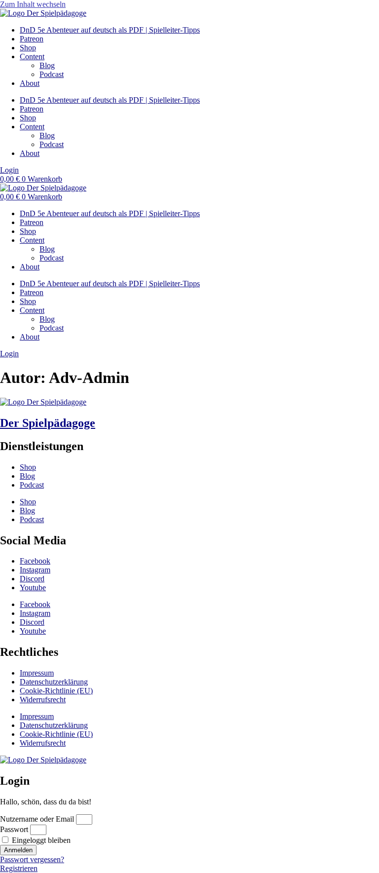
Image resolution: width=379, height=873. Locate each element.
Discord (32, 578)
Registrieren (19, 868)
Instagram (35, 570)
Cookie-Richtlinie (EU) (56, 690)
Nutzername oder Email (37, 819)
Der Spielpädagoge (47, 423)
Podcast (51, 74)
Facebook (35, 561)
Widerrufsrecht (43, 699)
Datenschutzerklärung (54, 682)
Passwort (14, 829)
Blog (47, 65)
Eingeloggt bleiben (40, 840)
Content (32, 56)
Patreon (31, 39)
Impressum (37, 673)
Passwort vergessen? (32, 859)
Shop (28, 47)
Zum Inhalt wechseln (33, 4)
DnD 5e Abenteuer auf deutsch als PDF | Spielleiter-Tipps (110, 30)
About (29, 83)
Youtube (33, 587)
